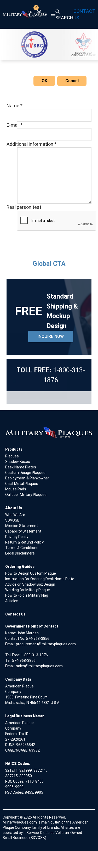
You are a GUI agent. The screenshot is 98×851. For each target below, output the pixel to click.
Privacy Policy (16, 537)
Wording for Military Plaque (27, 590)
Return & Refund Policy (24, 542)
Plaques (12, 456)
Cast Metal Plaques (21, 484)
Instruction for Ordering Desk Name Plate (39, 579)
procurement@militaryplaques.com (46, 644)
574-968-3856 (37, 638)
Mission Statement (21, 526)
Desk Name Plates (20, 467)
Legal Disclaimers (20, 553)
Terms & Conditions (21, 548)
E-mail (15, 125)
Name (14, 105)
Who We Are (15, 515)
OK (44, 80)
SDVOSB (12, 520)
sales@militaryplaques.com (39, 666)
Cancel (72, 80)
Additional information (31, 144)
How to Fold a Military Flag (26, 595)
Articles (11, 601)
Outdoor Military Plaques (26, 494)
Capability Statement (23, 531)
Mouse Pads (15, 489)
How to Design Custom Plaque (30, 573)
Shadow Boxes (17, 462)
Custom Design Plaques (25, 473)
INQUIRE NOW (51, 336)
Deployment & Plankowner (27, 478)
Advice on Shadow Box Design (30, 584)
